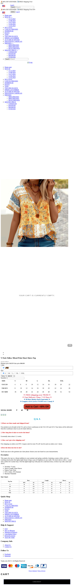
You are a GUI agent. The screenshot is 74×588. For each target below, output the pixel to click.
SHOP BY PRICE (11, 50)
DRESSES (9, 43)
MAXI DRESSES (14, 48)
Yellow (7, 368)
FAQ (6, 529)
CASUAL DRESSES (11, 29)
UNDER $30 (12, 52)
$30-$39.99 (12, 53)
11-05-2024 (12, 26)
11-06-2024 (12, 24)
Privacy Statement (33, 571)
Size (2, 370)
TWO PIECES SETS (11, 36)
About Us (8, 545)
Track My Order (10, 537)
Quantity (3, 378)
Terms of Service (41, 571)
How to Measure (10, 530)
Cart (12, 5)
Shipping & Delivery (11, 532)
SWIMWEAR (9, 31)
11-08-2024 (12, 20)
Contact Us (8, 547)
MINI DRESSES (13, 45)
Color (2, 365)
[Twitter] (22, 410)
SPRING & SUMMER (12, 38)
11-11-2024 (11, 19)
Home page (8, 15)
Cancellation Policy (10, 534)
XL (17, 373)
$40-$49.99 (12, 55)
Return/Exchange (10, 536)
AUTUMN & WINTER (12, 40)
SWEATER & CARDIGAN (13, 41)
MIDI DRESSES (13, 47)
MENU (13, 12)
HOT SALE (8, 27)
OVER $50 (12, 57)
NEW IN (8, 17)
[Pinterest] (27, 410)
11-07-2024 (12, 22)
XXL (22, 373)
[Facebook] (16, 410)
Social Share (6, 410)
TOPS (6, 34)
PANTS (7, 33)
